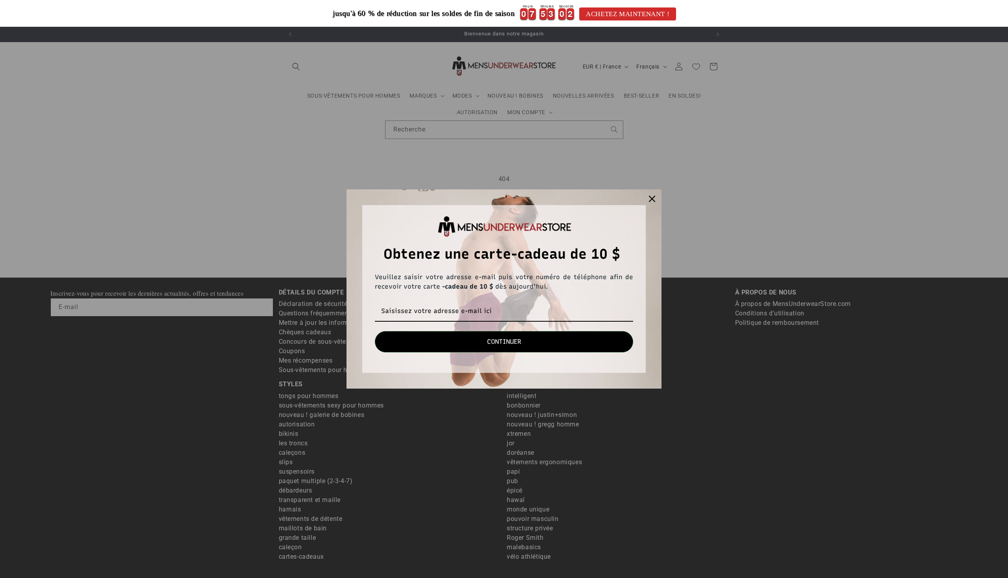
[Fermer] (652, 198)
